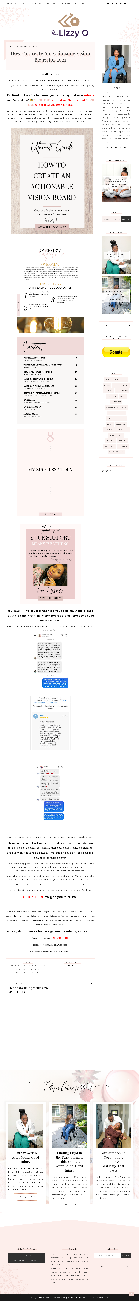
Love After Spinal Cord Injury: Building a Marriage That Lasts (113, 1161)
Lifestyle (42, 965)
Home (9, 3)
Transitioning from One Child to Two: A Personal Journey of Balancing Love (116, 183)
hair (112, 435)
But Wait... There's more (25, 1197)
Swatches (116, 402)
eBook (33, 3)
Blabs (107, 385)
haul (120, 435)
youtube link (116, 452)
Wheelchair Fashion (116, 407)
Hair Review (122, 391)
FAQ (40, 3)
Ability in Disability (116, 379)
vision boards (37, 973)
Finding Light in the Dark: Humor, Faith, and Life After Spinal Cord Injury (116, 295)
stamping (123, 446)
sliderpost (21, 969)
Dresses (124, 385)
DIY (115, 385)
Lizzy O (41, 1298)
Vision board (33, 969)
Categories (50, 3)
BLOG (17, 3)
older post (83, 984)
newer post (17, 984)
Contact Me (78, 3)
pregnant (110, 446)
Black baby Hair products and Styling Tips (28, 989)
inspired (111, 441)
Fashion (108, 391)
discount (120, 424)
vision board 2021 (20, 973)
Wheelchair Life (116, 413)
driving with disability (116, 429)
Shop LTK (27, 1255)
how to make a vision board (23, 965)
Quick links (64, 3)
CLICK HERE (42, 100)
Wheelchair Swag (116, 418)
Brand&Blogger (79, 1298)
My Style (111, 396)
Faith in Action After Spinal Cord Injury (116, 255)
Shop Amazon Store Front (27, 1260)
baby (109, 424)
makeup (122, 441)
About (25, 3)
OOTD (122, 396)
